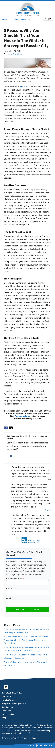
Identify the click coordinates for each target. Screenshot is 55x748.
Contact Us (25, 19)
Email (9, 598)
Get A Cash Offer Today (12, 693)
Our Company (14, 19)
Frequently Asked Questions (14, 703)
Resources (6, 710)
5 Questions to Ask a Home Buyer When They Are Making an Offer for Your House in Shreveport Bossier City (26, 640)
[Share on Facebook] (6, 428)
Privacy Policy (8, 714)
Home (4, 19)
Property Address (15, 578)
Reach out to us (22, 416)
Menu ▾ (48, 18)
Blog (4, 717)
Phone (9, 588)
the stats (24, 86)
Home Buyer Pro (14, 54)
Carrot (34, 738)
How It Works (8, 700)
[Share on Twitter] (11, 428)
